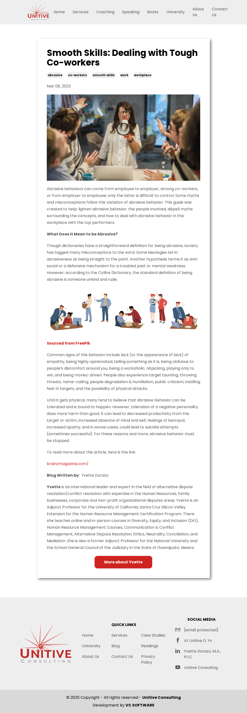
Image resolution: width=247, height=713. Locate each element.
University (175, 12)
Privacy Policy (148, 659)
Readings (149, 646)
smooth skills (104, 75)
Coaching (105, 12)
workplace (142, 75)
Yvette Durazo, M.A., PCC (202, 654)
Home (59, 12)
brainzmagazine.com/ (68, 463)
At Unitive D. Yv (198, 640)
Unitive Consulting (201, 667)
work (124, 75)
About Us (198, 12)
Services (81, 12)
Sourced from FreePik (68, 343)
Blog (115, 646)
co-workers (77, 75)
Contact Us (220, 12)
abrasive (55, 75)
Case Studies (153, 635)
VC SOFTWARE (139, 705)
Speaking (130, 12)
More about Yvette (123, 562)
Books (152, 12)
